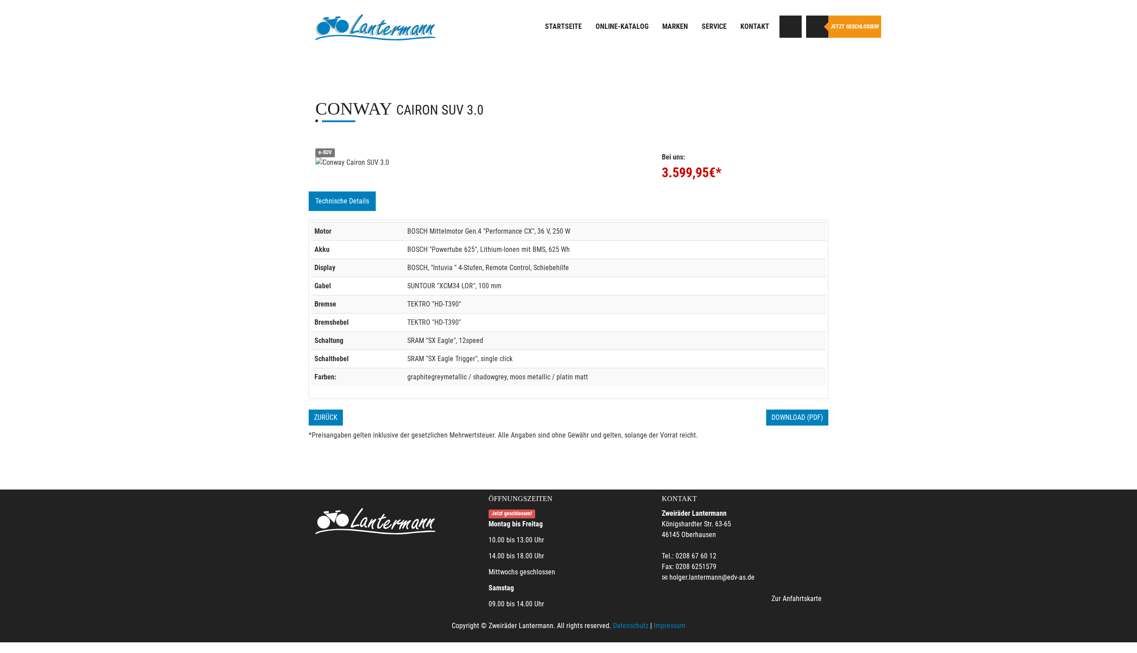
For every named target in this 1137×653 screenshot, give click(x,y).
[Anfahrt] (790, 27)
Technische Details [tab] (342, 201)
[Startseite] (375, 28)
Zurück (326, 417)
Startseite (563, 26)
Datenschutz (630, 625)
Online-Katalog (622, 26)
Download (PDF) (797, 417)
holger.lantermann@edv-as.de (712, 577)
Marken (675, 26)
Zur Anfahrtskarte (796, 598)
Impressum (669, 625)
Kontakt (754, 26)
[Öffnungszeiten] (817, 27)
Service (714, 26)
